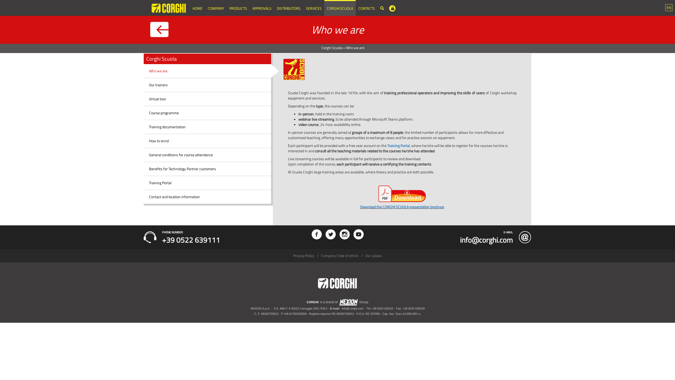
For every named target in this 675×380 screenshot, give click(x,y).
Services (314, 8)
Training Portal (160, 183)
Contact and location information (174, 197)
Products (238, 8)
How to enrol (159, 141)
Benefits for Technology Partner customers (182, 169)
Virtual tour (157, 99)
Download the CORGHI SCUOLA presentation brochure (402, 207)
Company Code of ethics (340, 255)
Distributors (289, 8)
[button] (668, 7)
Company (216, 8)
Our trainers (158, 85)
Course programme (164, 113)
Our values (373, 255)
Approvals (262, 8)
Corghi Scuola (340, 8)
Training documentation (167, 127)
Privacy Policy (303, 255)
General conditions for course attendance (181, 155)
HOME (197, 8)
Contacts (366, 8)
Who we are (158, 71)
